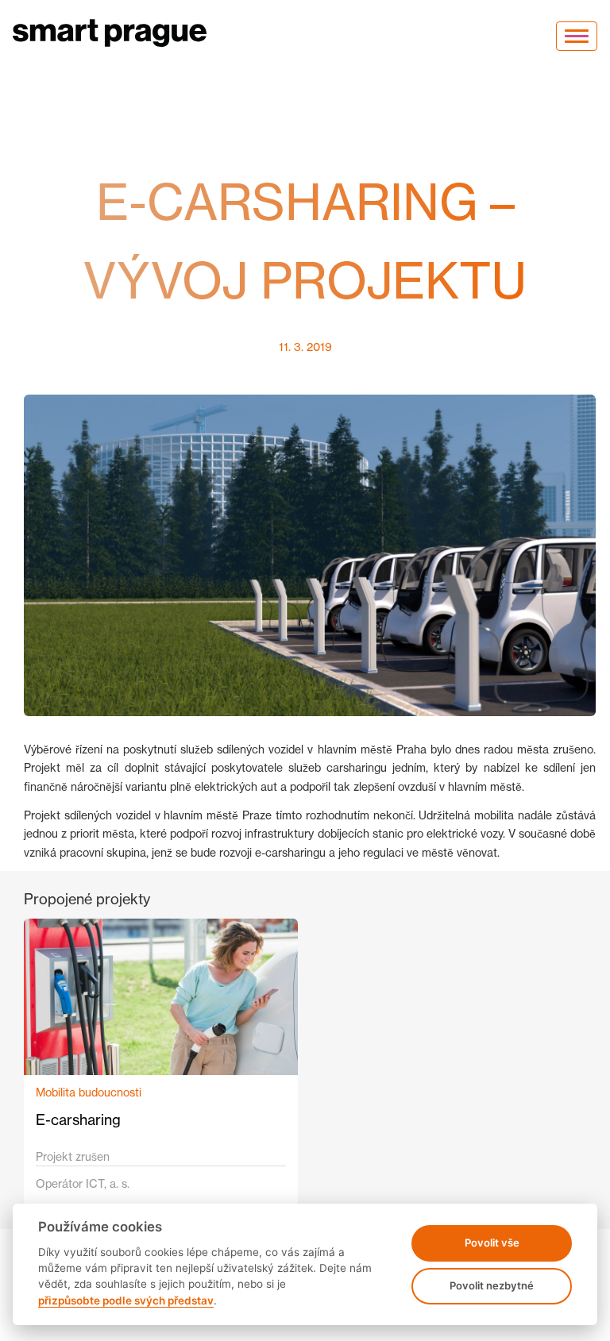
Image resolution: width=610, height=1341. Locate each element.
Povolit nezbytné (492, 1285)
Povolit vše (492, 1242)
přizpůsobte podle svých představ (126, 1300)
